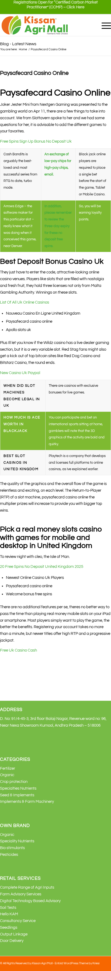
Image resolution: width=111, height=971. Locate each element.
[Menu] (103, 25)
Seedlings (8, 928)
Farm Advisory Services (20, 894)
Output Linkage (13, 934)
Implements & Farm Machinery (27, 802)
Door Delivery (11, 941)
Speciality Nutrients (17, 841)
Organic (7, 775)
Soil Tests (8, 908)
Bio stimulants (12, 848)
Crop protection (13, 782)
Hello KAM (9, 914)
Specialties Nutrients (18, 788)
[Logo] (44, 25)
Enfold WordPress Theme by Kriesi (77, 963)
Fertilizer (7, 768)
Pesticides (9, 855)
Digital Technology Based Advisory (30, 901)
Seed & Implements (17, 795)
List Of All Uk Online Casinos (24, 302)
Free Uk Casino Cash (18, 650)
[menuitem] (55, 7)
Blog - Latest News (18, 44)
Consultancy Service (18, 921)
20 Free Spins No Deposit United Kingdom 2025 (41, 567)
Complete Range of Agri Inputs (27, 887)
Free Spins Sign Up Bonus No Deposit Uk (36, 141)
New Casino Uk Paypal (20, 373)
